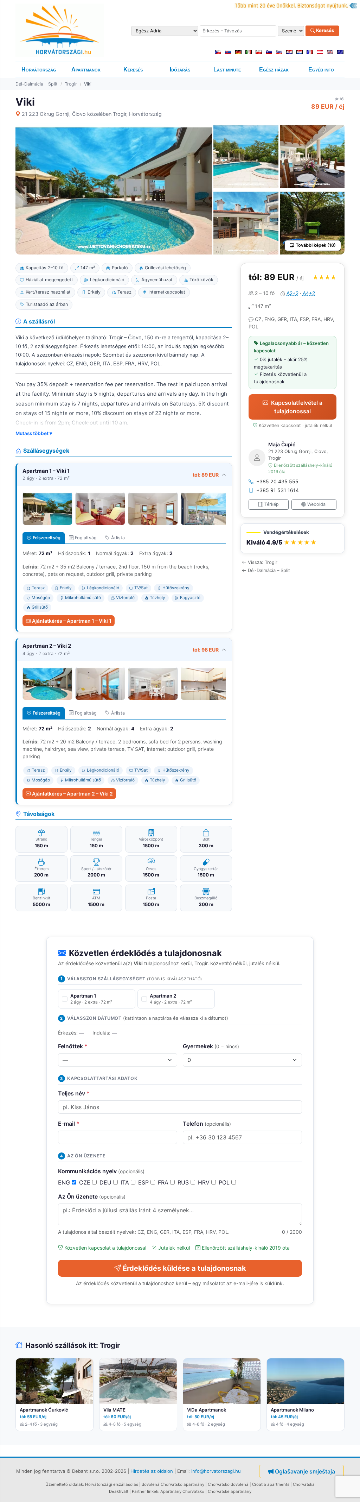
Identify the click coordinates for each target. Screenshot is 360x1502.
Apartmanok (86, 70)
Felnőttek (73, 1046)
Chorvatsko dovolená (228, 1484)
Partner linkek (145, 1491)
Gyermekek (211, 1046)
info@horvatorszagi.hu (216, 1470)
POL (225, 1182)
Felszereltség (46, 537)
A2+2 (292, 293)
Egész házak (274, 70)
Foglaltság (86, 537)
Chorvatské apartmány (229, 1491)
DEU (106, 1182)
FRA (164, 1182)
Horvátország (38, 70)
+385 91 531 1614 (277, 490)
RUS (184, 1182)
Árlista (118, 537)
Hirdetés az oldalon (151, 1470)
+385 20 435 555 (277, 481)
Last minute (227, 70)
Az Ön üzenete (92, 1196)
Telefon (207, 1123)
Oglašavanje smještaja (305, 1471)
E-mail (68, 1123)
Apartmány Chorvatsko (182, 1491)
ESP (144, 1182)
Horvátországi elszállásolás (111, 1484)
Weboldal (317, 504)
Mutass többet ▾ (33, 433)
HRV (204, 1182)
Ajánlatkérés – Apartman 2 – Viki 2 (72, 794)
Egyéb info (321, 70)
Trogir (71, 84)
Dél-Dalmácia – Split (36, 84)
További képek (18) (316, 245)
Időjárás (180, 70)
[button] (292, 538)
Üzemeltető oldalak (64, 1484)
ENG (65, 1182)
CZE (85, 1182)
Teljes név (74, 1093)
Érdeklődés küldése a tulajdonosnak (184, 1268)
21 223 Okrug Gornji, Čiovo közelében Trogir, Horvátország (92, 114)
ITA (126, 1182)
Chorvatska (304, 1484)
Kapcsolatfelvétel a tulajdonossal (296, 407)
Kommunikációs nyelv (101, 1171)
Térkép (271, 504)
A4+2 (309, 293)
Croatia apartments (270, 1484)
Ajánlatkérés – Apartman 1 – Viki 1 (71, 621)
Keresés (324, 30)
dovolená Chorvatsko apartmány (173, 1484)
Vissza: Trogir (262, 562)
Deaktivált (118, 1491)
